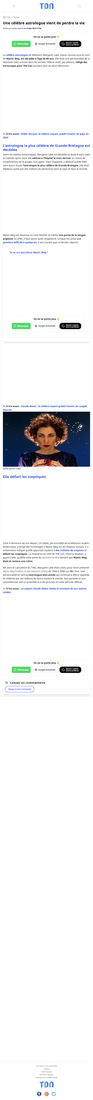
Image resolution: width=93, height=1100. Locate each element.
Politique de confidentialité (46, 1077)
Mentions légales (47, 1074)
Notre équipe (46, 1072)
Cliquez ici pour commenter (19, 689)
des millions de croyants (70, 550)
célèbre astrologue (17, 55)
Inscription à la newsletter (46, 1066)
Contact (46, 1069)
